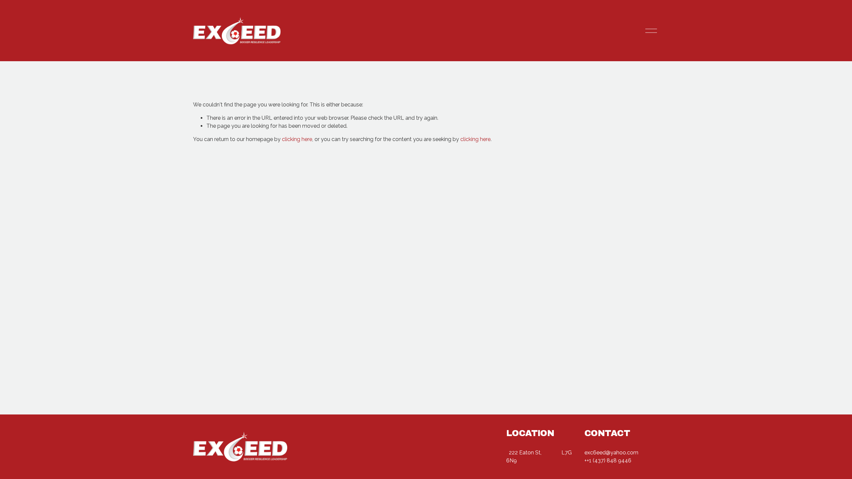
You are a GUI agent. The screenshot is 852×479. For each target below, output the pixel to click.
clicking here (297, 139)
